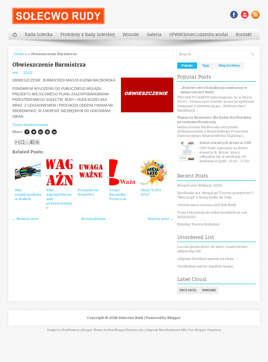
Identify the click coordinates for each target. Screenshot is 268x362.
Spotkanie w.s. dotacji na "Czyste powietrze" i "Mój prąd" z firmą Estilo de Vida (215, 195)
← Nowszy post (25, 219)
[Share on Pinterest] (47, 132)
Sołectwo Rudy (131, 318)
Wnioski (131, 34)
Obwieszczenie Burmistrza (49, 65)
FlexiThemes (70, 330)
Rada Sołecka (39, 34)
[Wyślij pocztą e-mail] (17, 142)
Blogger (174, 318)
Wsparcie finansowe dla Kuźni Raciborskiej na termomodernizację (214, 119)
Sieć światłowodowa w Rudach (28, 194)
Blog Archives (229, 65)
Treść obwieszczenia (30, 125)
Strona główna (93, 219)
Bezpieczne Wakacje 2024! (199, 185)
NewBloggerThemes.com (126, 330)
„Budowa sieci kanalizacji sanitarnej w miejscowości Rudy (214, 90)
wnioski (209, 290)
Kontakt (244, 34)
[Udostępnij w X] (27, 142)
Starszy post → (160, 219)
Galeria (154, 34)
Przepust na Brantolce (88, 192)
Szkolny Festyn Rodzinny (198, 224)
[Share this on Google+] (40, 132)
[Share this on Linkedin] (54, 132)
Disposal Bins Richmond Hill (166, 330)
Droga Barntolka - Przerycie (118, 194)
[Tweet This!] (33, 132)
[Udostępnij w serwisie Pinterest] (37, 142)
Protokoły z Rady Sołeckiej (87, 34)
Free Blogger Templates (204, 330)
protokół (188, 290)
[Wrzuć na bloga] (22, 142)
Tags (205, 65)
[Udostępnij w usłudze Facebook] (32, 142)
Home (19, 54)
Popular (187, 65)
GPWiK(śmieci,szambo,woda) (198, 34)
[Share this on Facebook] (27, 132)
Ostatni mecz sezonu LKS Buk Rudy (207, 205)
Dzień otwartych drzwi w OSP (225, 143)
